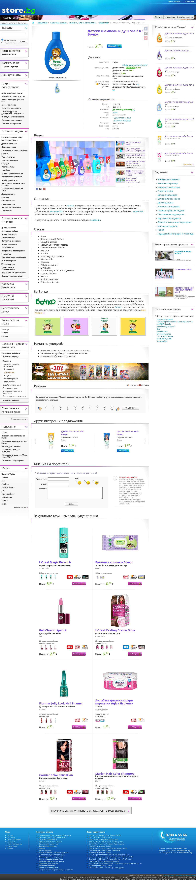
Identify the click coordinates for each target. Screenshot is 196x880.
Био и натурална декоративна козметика (12, 112)
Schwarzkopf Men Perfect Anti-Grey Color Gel (175, 321)
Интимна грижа (8, 261)
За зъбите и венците (12, 385)
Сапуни (7, 375)
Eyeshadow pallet (164, 334)
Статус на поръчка (14, 844)
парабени (95, 219)
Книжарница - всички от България (55, 835)
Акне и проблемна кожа (12, 173)
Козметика (10, 17)
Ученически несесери (169, 187)
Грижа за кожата (9, 234)
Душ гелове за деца (122, 118)
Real (158, 329)
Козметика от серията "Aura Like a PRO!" (14, 456)
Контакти (11, 837)
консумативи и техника (50, 842)
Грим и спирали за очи (12, 93)
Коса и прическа (8, 105)
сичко (51, 859)
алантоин (138, 211)
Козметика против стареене (14, 150)
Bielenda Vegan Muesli (166, 326)
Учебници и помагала (168, 179)
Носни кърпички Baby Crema (100, 865)
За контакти (189, 2)
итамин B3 (56, 211)
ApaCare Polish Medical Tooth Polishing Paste (106, 842)
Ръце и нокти (7, 247)
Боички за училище (167, 226)
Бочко (114, 112)
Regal (3, 504)
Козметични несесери (11, 120)
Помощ (10, 848)
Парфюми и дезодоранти (13, 251)
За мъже (5, 197)
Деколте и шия (8, 194)
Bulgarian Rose (7, 494)
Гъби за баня (9, 382)
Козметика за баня (9, 231)
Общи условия (169, 876)
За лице (5, 329)
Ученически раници (168, 183)
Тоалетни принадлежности (13, 272)
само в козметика (10, 43)
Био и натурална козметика (14, 396)
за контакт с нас (180, 848)
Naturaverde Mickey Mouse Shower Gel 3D (105, 835)
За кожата (7, 361)
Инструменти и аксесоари (13, 117)
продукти (48, 846)
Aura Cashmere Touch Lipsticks (100, 837)
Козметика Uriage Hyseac (12, 460)
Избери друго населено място (134, 65)
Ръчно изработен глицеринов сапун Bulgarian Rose (109, 855)
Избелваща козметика (11, 177)
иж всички (187, 164)
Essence (4, 477)
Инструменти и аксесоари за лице (13, 184)
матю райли (162, 341)
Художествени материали (48, 844)
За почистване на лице (11, 137)
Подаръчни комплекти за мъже (13, 437)
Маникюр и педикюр (11, 108)
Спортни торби (165, 191)
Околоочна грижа (9, 140)
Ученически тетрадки (168, 206)
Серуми (4, 153)
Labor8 (4, 432)
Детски (45, 850)
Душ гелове (104, 23)
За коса (4, 336)
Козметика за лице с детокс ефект (14, 442)
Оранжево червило (165, 319)
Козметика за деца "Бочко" (170, 27)
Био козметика (8, 204)
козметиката (174, 309)
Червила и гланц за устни (13, 96)
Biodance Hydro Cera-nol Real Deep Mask (104, 850)
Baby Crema (6, 497)
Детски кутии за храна (169, 198)
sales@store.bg (183, 850)
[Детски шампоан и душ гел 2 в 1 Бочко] (57, 52)
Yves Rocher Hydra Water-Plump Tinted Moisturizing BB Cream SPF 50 (115, 863)
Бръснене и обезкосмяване (13, 257)
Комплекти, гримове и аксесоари (12, 392)
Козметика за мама (10, 400)
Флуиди (5, 163)
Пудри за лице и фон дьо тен (12, 100)
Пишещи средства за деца (171, 210)
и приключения (49, 863)
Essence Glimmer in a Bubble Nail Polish (104, 861)
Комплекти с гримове (11, 123)
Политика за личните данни (186, 876)
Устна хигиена (8, 264)
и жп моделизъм (51, 857)
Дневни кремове (9, 143)
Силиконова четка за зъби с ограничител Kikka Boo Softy (111, 857)
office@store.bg (185, 852)
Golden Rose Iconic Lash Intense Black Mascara (106, 844)
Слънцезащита (8, 200)
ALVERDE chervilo (164, 324)
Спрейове (5, 170)
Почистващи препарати (48, 839)
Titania (4, 500)
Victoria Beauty (7, 487)
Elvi (3, 480)
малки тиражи (51, 861)
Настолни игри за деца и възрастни (52, 837)
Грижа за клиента (174, 2)
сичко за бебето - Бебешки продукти (53, 852)
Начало (10, 835)
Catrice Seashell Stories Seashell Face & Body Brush (108, 848)
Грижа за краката (9, 244)
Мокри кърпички (11, 378)
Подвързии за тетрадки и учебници (175, 233)
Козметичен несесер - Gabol (100, 846)
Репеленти (6, 254)
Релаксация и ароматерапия (8, 268)
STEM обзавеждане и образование (52, 855)
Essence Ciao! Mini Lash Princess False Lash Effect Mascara (110, 859)
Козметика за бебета (10, 353)
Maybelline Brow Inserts (182, 252)
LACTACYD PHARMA (165, 336)
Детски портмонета (167, 195)
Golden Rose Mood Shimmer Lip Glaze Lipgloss (106, 867)
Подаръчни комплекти (11, 276)
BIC (2, 490)
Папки (161, 229)
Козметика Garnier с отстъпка (10, 451)
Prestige (5, 484)
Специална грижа (10, 388)
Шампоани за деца (122, 120)
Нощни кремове (8, 147)
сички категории (18, 419)
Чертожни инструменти (170, 218)
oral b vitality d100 (164, 339)
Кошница (11, 842)
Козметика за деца (58, 23)
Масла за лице (7, 167)
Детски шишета (165, 202)
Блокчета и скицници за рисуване (175, 222)
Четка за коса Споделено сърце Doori (103, 839)
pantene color (162, 331)
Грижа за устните (9, 180)
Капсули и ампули (9, 160)
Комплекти (6, 210)
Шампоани (9, 369)
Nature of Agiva (8, 474)
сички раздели (10, 40)
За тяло (4, 333)
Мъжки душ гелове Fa (11, 446)
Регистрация (12, 846)
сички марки (20, 507)
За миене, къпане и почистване (82, 23)
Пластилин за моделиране (171, 214)
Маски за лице (8, 157)
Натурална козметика (11, 207)
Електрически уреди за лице (12, 189)
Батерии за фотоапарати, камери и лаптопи (56, 870)
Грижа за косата (8, 227)
